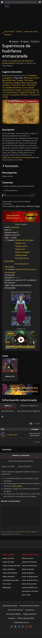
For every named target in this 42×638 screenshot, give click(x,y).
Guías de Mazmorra (29, 566)
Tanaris (19, 90)
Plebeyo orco (20, 243)
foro (39, 494)
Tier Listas (7, 584)
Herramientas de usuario (29, 606)
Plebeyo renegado (22, 252)
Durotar (25, 95)
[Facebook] (23, 626)
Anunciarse (29, 610)
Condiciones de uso (21, 622)
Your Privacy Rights (13, 614)
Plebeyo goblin (21, 255)
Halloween (8, 35)
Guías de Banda (9, 576)
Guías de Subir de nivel (11, 566)
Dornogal (29, 80)
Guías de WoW (8, 555)
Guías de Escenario (29, 584)
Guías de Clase (8, 558)
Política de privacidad (25, 618)
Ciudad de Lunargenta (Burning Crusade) (20, 83)
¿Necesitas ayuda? (10, 606)
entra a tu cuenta (25, 531)
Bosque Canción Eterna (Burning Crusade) (20, 79)
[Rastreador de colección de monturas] (21, 389)
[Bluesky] (19, 626)
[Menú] (2, 2)
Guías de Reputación (30, 576)
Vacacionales (35, 434)
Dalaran (7, 85)
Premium (11, 618)
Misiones (19, 31)
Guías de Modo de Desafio (31, 587)
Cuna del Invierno (31, 90)
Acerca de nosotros (15, 610)
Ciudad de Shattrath (27, 92)
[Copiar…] (31, 423)
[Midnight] (7, 587)
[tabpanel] (21, 433)
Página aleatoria (29, 614)
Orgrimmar (18, 78)
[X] (15, 626)
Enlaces (36, 41)
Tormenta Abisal (10, 92)
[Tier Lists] (26, 595)
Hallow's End (12, 435)
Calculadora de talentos (12, 580)
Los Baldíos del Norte (12, 87)
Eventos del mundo (31, 31)
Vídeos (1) (21, 329)
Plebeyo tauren (21, 246)
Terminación (11, 166)
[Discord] (11, 626)
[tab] (8, 405)
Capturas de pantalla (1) (21, 292)
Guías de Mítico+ (9, 569)
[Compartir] (40, 2)
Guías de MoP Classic (30, 555)
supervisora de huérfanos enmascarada (18, 157)
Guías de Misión (28, 573)
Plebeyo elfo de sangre (24, 240)
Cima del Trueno (19, 85)
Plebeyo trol (20, 249)
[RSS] (30, 626)
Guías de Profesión (10, 573)
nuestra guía (16, 486)
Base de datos (9, 31)
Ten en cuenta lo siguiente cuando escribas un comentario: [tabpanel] (21, 502)
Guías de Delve (8, 562)
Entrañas (32, 85)
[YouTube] (26, 626)
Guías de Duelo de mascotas (31, 580)
